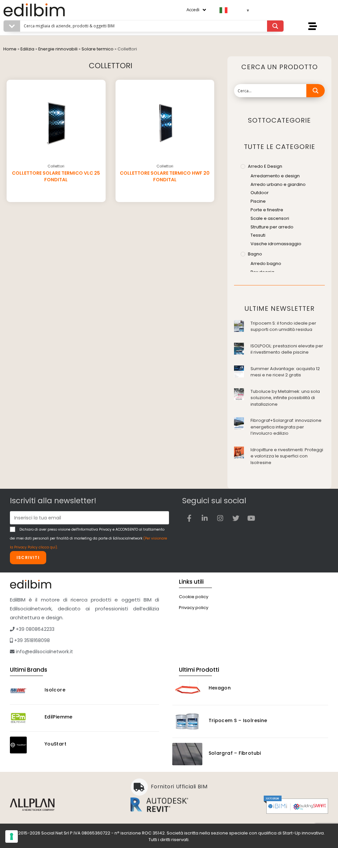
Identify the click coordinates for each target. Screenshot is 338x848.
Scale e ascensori (270, 218)
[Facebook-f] (189, 518)
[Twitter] (236, 518)
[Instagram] (220, 518)
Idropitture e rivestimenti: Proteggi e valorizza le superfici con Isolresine (287, 456)
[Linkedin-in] (205, 518)
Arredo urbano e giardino (278, 184)
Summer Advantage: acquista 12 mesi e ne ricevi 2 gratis (285, 372)
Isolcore (55, 690)
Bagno (255, 254)
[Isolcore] (24, 691)
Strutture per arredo (272, 227)
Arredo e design (265, 166)
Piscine (258, 201)
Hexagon (220, 688)
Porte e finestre (267, 210)
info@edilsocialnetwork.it (44, 651)
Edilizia (27, 49)
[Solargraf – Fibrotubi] (187, 754)
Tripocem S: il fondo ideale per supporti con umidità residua (283, 326)
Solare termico (98, 49)
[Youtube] (251, 518)
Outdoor (260, 193)
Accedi (192, 10)
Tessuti (258, 235)
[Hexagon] (187, 689)
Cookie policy (193, 597)
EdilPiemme (59, 717)
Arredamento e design (275, 176)
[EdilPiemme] (24, 718)
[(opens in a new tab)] (239, 325)
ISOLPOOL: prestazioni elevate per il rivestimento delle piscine (287, 349)
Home (10, 49)
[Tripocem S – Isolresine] (187, 721)
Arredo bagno (266, 263)
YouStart (55, 744)
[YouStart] (24, 745)
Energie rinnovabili (58, 49)
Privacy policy (193, 607)
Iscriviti (28, 557)
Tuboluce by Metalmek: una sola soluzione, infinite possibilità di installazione (285, 397)
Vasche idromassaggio (276, 244)
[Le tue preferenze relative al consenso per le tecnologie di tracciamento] (11, 836)
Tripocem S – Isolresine (238, 720)
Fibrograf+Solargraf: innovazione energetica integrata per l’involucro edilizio (286, 426)
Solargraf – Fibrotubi (235, 753)
